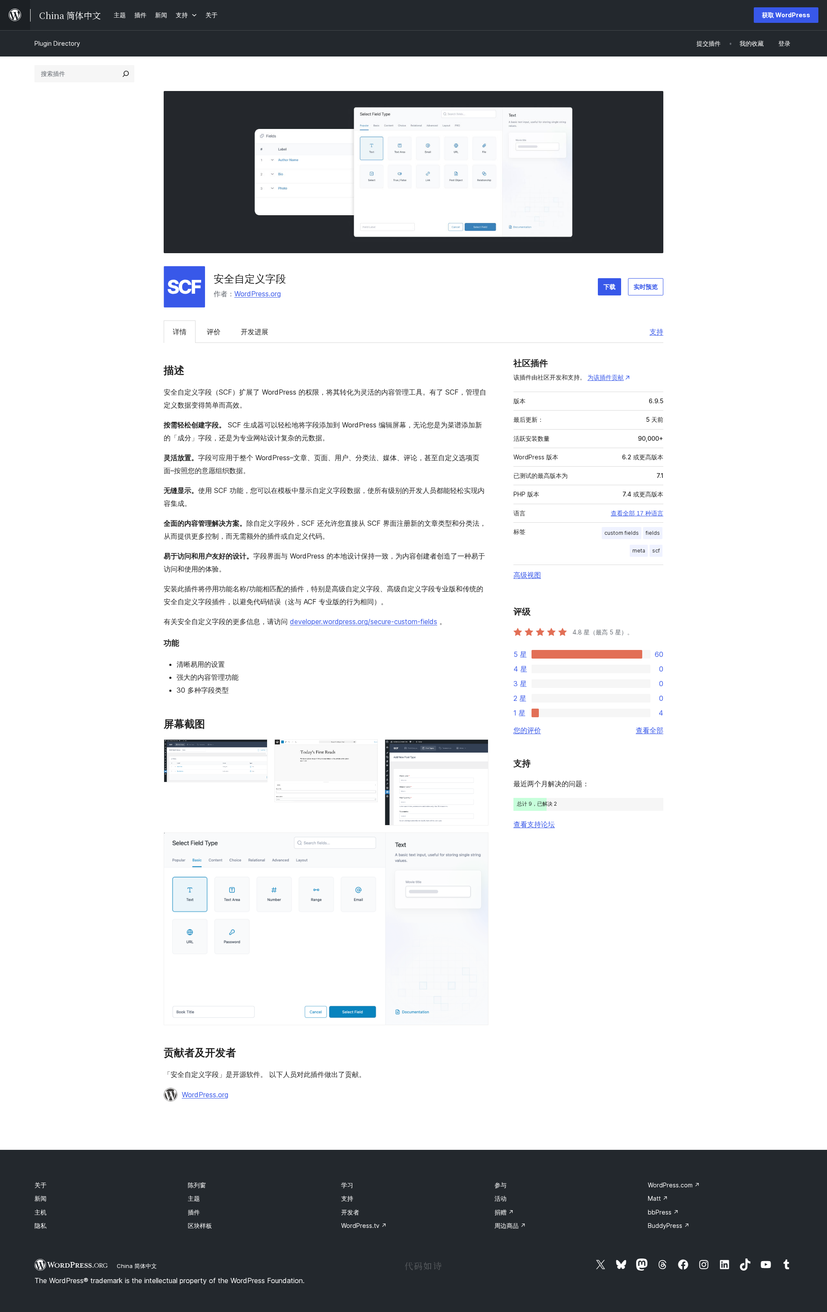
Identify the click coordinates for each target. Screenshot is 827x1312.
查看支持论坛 (534, 824)
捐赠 (504, 1212)
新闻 (40, 1198)
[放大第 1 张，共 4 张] (256, 751)
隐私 (40, 1225)
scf (656, 550)
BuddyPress (669, 1225)
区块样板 (200, 1225)
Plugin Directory (57, 43)
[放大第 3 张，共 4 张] (477, 751)
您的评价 (527, 730)
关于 (40, 1185)
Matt (658, 1198)
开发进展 (254, 331)
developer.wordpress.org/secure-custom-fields (363, 621)
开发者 (350, 1212)
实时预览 (646, 286)
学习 (347, 1185)
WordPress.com (674, 1185)
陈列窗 (197, 1185)
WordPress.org (257, 293)
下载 (609, 286)
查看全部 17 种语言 (637, 513)
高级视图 (527, 575)
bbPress (663, 1212)
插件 (194, 1212)
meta (638, 550)
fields (653, 533)
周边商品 (510, 1225)
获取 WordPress (786, 15)
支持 (656, 331)
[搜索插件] (125, 73)
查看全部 (649, 730)
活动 (500, 1198)
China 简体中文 (137, 1265)
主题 (194, 1198)
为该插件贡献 (606, 377)
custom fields (621, 533)
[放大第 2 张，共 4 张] (366, 751)
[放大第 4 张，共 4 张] (477, 844)
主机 (40, 1212)
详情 (180, 331)
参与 (500, 1185)
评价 (214, 331)
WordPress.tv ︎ (364, 1225)
